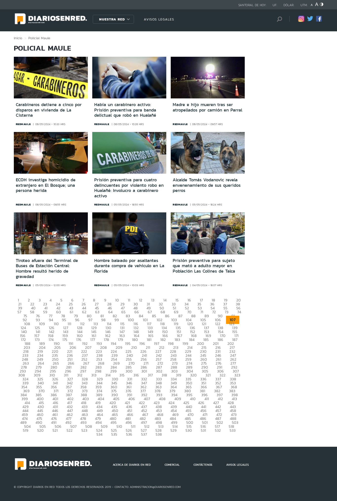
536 (129, 434)
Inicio (18, 38)
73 (226, 312)
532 (218, 430)
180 (135, 339)
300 (129, 371)
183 (177, 339)
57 (19, 312)
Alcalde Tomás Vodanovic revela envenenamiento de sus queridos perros (207, 185)
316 (136, 375)
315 (122, 375)
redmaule (23, 124)
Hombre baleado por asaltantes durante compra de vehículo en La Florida (129, 265)
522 (70, 430)
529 (173, 430)
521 (55, 430)
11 (129, 300)
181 (149, 339)
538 (159, 434)
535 (114, 434)
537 (144, 434)
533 (233, 430)
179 (120, 339)
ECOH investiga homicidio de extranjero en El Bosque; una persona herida (45, 185)
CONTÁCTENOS (202, 465)
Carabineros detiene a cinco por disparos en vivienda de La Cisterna (49, 109)
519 (25, 430)
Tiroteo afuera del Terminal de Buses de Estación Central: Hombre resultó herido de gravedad (47, 268)
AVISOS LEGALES (159, 19)
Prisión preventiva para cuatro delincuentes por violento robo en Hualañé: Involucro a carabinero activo (129, 188)
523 (84, 430)
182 (163, 339)
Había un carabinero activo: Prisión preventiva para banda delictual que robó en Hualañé (125, 109)
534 (99, 434)
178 (106, 339)
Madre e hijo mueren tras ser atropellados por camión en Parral (207, 107)
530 (189, 430)
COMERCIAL (172, 465)
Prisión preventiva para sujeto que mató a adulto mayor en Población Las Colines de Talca (204, 265)
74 (239, 312)
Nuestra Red (112, 19)
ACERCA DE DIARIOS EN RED (132, 465)
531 (203, 430)
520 (40, 430)
